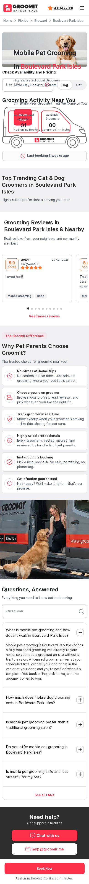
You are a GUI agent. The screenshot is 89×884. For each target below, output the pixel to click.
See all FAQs (44, 795)
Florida (23, 20)
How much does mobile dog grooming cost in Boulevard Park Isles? (38, 700)
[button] (28, 308)
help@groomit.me (48, 849)
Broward (40, 20)
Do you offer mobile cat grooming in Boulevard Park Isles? (37, 749)
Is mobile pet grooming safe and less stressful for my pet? (37, 774)
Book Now (44, 868)
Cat (79, 85)
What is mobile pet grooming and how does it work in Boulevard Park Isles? (38, 633)
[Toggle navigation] (82, 7)
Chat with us (48, 835)
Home (7, 20)
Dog (65, 85)
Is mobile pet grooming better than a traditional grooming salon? (37, 725)
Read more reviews (44, 316)
